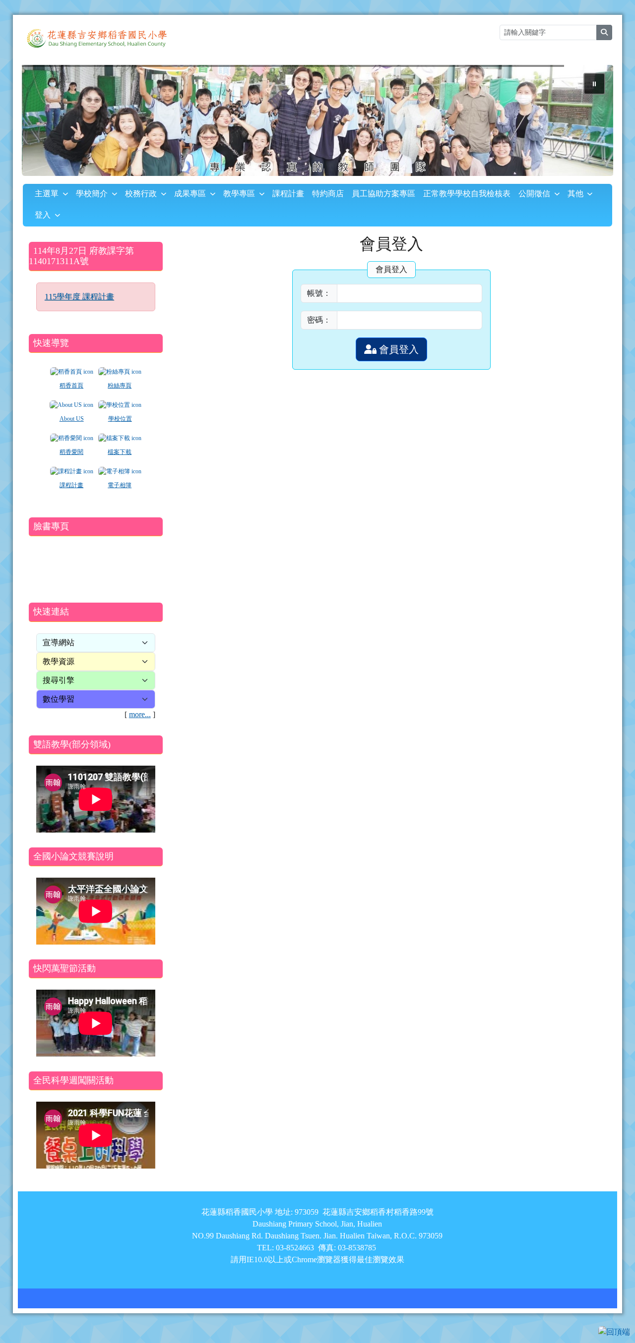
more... (140, 714)
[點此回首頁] (318, 120)
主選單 (47, 193)
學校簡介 (92, 193)
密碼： (319, 320)
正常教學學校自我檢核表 (466, 193)
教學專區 (239, 193)
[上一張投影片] (46, 122)
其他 (575, 193)
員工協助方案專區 (383, 193)
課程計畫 (288, 193)
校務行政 (141, 193)
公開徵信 (534, 193)
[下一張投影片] (589, 122)
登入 (43, 215)
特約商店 (328, 193)
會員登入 (398, 349)
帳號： (319, 293)
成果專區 (190, 193)
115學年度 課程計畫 (79, 296)
